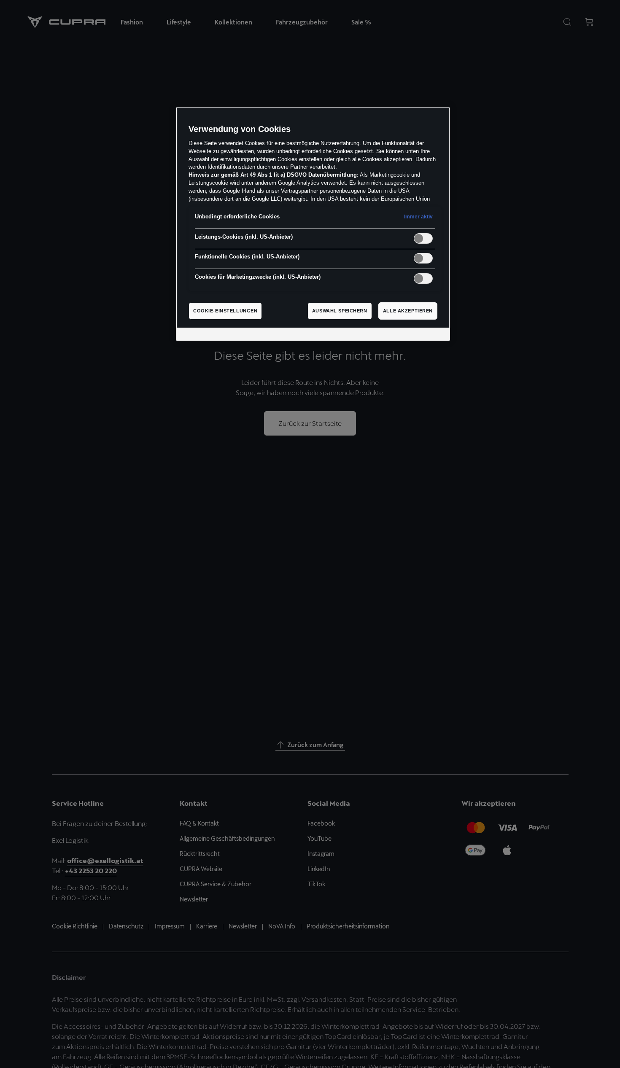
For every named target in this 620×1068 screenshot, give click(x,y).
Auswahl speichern (339, 310)
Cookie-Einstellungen (225, 310)
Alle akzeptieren (408, 310)
